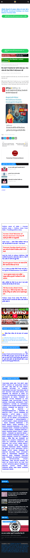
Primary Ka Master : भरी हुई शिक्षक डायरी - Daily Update (8, 55)
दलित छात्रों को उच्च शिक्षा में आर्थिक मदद (15, 179)
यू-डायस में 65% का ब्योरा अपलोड (14, 173)
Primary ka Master (6, 73)
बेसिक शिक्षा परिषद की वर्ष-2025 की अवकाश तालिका (22, 55)
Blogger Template (19, 554)
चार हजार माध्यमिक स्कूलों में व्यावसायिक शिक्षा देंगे (16, 167)
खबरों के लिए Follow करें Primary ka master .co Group (14, 51)
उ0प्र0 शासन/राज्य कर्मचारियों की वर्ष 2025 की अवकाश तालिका (14, 339)
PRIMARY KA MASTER (15, 543)
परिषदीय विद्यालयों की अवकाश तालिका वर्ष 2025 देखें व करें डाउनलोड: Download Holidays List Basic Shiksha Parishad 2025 (15, 11)
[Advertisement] (15, 33)
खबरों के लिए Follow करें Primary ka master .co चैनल (15, 16)
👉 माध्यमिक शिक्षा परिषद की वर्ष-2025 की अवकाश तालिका (13, 338)
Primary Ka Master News (10, 64)
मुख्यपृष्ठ (2, 64)
